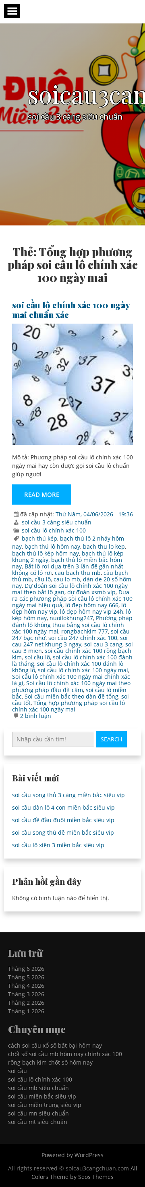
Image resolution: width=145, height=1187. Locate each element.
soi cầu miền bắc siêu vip (42, 1096)
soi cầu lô (37, 657)
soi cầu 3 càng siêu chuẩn (56, 522)
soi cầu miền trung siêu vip (44, 1105)
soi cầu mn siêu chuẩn (38, 1113)
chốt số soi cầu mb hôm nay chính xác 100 (65, 1054)
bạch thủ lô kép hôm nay (45, 553)
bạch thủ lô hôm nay (52, 546)
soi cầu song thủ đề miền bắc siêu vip (63, 832)
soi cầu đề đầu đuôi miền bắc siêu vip (63, 820)
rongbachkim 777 (84, 631)
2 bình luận (35, 716)
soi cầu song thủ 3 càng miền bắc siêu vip (68, 795)
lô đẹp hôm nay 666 (91, 605)
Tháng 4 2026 (26, 985)
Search (111, 739)
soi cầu (17, 1071)
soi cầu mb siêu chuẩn (38, 1088)
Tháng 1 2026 (26, 1011)
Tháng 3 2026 (26, 994)
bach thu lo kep (104, 546)
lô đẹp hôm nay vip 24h (91, 611)
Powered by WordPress (72, 1155)
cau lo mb (67, 579)
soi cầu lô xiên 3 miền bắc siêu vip (58, 845)
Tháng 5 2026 (26, 977)
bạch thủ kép (39, 538)
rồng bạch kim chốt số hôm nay (50, 1062)
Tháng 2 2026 (26, 1002)
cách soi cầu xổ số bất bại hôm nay (55, 1045)
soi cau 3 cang (103, 644)
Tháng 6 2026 (26, 968)
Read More (41, 494)
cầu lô (43, 579)
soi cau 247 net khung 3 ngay (70, 641)
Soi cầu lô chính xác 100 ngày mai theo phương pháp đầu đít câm (71, 686)
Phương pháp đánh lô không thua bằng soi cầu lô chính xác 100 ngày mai (72, 624)
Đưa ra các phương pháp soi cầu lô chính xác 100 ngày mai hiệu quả (72, 598)
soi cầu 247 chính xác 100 (82, 638)
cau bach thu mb (78, 573)
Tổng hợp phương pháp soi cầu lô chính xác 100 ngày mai (68, 706)
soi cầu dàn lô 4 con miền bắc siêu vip (63, 807)
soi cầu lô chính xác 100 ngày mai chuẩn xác (71, 309)
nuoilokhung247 (71, 618)
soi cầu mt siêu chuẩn (37, 1122)
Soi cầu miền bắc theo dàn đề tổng (71, 696)
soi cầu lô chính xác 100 (54, 530)
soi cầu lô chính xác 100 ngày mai (83, 670)
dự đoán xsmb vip (91, 592)
